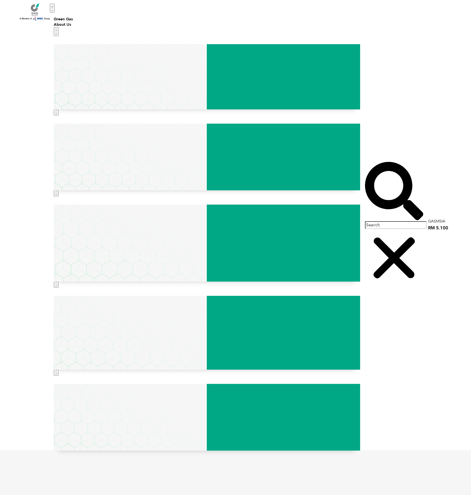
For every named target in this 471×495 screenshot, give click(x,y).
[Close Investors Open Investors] (56, 283)
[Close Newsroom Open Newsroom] (56, 371)
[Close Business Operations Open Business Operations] (56, 111)
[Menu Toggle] (52, 8)
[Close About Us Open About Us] (56, 31)
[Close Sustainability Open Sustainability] (56, 192)
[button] (394, 191)
